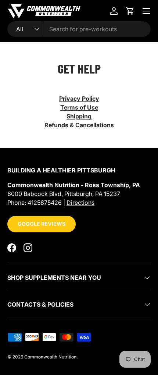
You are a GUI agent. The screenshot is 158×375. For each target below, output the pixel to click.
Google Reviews (41, 224)
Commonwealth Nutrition (50, 357)
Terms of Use (79, 107)
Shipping (79, 116)
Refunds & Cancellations (79, 125)
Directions (80, 202)
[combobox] (79, 29)
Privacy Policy (79, 98)
